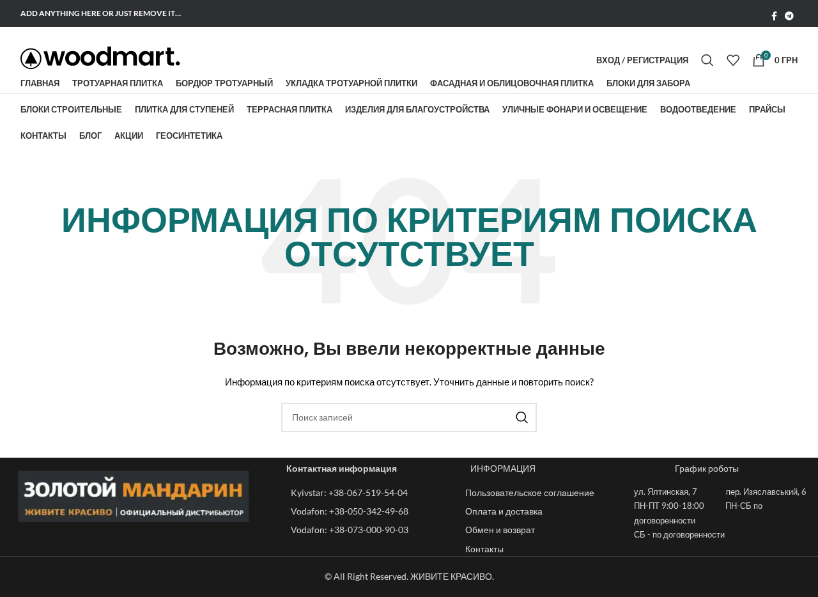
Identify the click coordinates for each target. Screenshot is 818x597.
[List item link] (371, 493)
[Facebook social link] (774, 16)
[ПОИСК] (522, 417)
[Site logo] (100, 58)
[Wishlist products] (733, 60)
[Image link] (134, 495)
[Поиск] (707, 60)
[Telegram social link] (789, 16)
